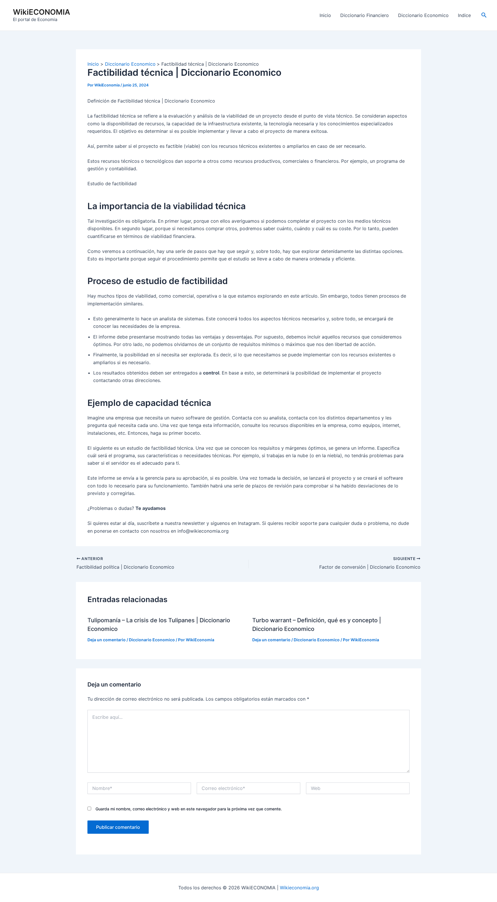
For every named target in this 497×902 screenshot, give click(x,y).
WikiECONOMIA (41, 11)
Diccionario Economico (423, 15)
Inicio (325, 15)
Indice (464, 15)
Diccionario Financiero (364, 15)
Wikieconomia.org (299, 887)
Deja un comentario (106, 639)
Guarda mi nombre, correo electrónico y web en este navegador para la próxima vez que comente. (188, 808)
